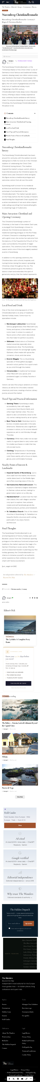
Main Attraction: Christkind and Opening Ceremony (17, 123)
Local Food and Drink (12, 128)
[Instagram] (34, 598)
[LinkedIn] (37, 598)
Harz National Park (29, 940)
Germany (29, 61)
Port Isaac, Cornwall (31, 949)
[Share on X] (13, 1079)
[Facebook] (32, 598)
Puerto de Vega (7, 788)
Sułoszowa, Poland (30, 955)
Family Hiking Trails (30, 958)
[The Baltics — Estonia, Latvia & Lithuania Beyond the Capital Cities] (20, 710)
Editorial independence (20, 877)
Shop (20, 825)
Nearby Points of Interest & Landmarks (18, 136)
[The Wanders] (20, 2)
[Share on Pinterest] (18, 1079)
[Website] (30, 598)
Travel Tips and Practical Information (17, 132)
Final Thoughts (10, 139)
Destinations (5, 10)
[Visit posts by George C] (4, 598)
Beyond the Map (9, 577)
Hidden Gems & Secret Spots (14, 719)
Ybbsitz (5, 757)
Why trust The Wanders (20, 894)
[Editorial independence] (20, 872)
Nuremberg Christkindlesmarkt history (18, 118)
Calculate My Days (18, 683)
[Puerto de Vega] (20, 775)
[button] (4, 2)
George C (11, 60)
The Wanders (28, 575)
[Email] (22, 1079)
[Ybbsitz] (20, 743)
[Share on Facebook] (9, 1079)
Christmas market (22, 61)
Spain (10, 784)
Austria (4, 753)
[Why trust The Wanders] (20, 888)
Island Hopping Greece (10, 636)
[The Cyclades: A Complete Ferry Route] (20, 624)
